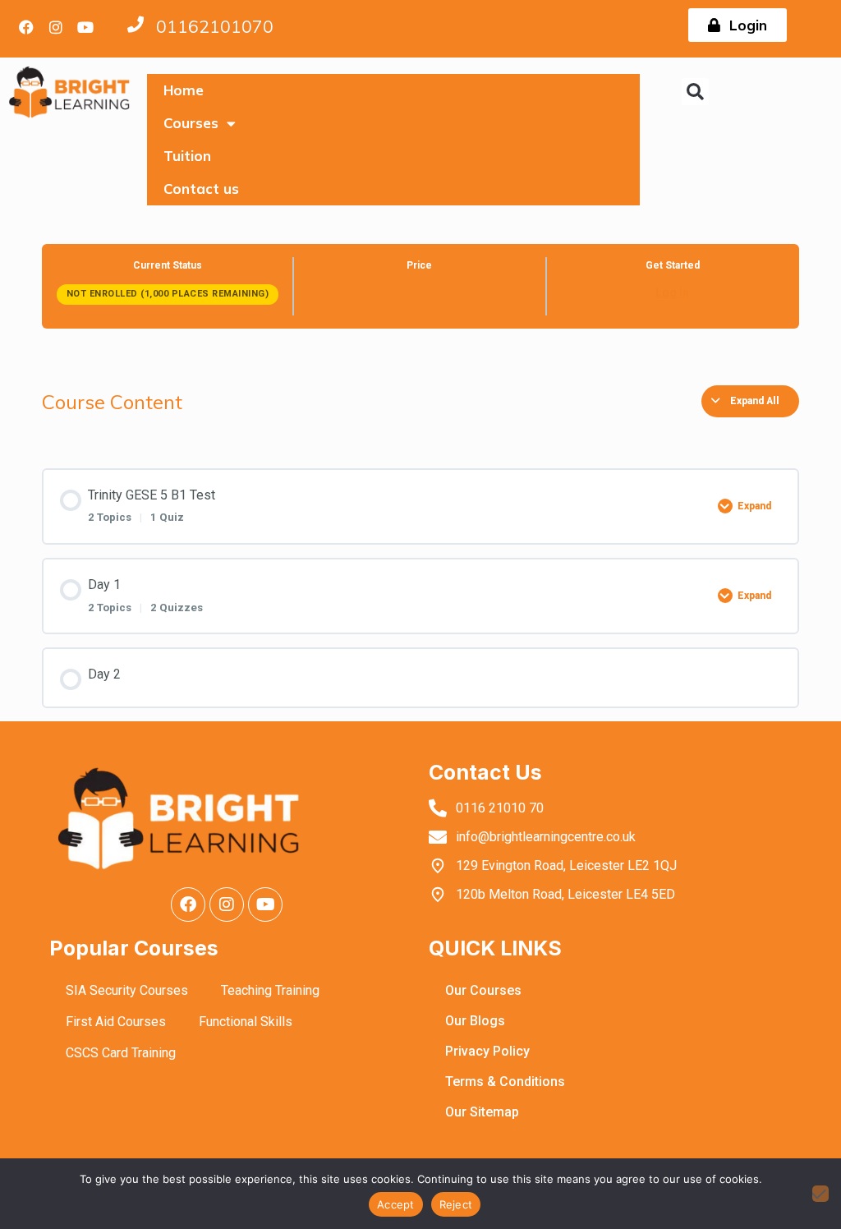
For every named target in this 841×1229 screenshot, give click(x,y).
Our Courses (483, 990)
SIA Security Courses (127, 990)
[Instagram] (56, 27)
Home (183, 90)
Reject (456, 1204)
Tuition (187, 155)
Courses (190, 122)
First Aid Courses (116, 1021)
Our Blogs (475, 1021)
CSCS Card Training (121, 1053)
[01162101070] (135, 24)
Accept (396, 1204)
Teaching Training (270, 990)
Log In (672, 292)
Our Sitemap (482, 1112)
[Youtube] (85, 27)
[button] (695, 91)
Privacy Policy (487, 1051)
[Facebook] (26, 27)
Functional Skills (245, 1021)
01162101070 (214, 26)
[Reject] (820, 1193)
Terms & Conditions (505, 1081)
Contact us (201, 188)
